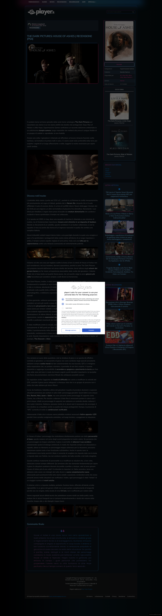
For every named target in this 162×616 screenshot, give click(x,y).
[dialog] (81, 308)
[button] (81, 308)
